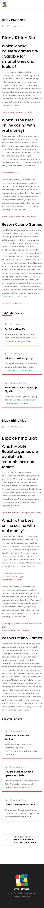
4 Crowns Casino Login (12, 576)
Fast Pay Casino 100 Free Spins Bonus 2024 (21, 512)
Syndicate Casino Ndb (12, 303)
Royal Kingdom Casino (12, 579)
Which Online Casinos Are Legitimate (19, 216)
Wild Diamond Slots (11, 172)
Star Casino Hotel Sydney (13, 573)
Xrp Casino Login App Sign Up (15, 630)
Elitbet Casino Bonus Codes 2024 (17, 112)
